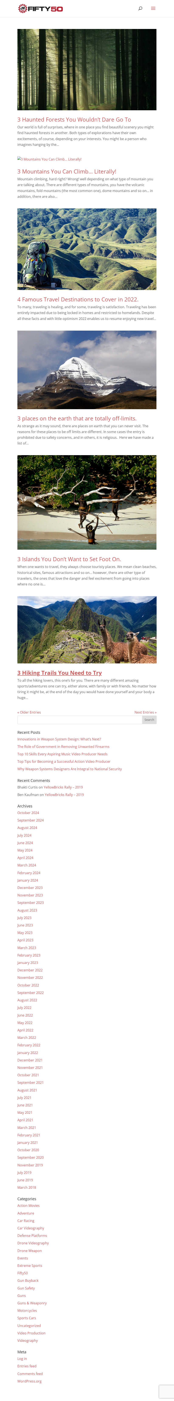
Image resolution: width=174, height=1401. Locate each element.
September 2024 (30, 820)
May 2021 (24, 1112)
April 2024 (25, 857)
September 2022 (30, 992)
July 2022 (24, 1007)
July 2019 (24, 1172)
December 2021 (30, 1060)
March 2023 (26, 947)
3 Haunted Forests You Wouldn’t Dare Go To (74, 119)
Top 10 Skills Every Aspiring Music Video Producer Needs (62, 754)
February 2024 (28, 872)
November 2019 (30, 1165)
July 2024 (24, 835)
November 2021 (30, 1067)
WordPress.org (29, 1381)
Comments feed (30, 1373)
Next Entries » (146, 712)
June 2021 (25, 1105)
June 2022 (25, 1015)
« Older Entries (29, 712)
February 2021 (28, 1135)
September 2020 (30, 1157)
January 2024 (27, 880)
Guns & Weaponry (32, 1303)
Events (22, 1258)
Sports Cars (26, 1318)
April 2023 (25, 940)
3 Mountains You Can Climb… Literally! (66, 171)
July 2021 (24, 1097)
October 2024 (28, 812)
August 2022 (27, 1000)
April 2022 (25, 1030)
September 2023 (30, 902)
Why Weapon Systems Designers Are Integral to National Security (69, 769)
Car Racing (25, 1220)
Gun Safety (26, 1288)
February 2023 (28, 955)
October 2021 (28, 1075)
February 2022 (28, 1045)
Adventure (25, 1213)
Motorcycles (27, 1310)
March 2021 (26, 1127)
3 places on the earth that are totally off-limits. (77, 418)
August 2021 (27, 1090)
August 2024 (27, 827)
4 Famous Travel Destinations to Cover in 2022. (78, 299)
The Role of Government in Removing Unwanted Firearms (63, 746)
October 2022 (28, 985)
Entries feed (26, 1366)
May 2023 (24, 932)
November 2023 (30, 895)
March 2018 (26, 1187)
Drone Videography (33, 1243)
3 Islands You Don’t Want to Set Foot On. (69, 559)
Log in (22, 1358)
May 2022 (24, 1022)
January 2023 (27, 962)
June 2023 (25, 925)
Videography (27, 1340)
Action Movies (28, 1205)
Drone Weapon (29, 1250)
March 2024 (26, 865)
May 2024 (24, 850)
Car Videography (30, 1228)
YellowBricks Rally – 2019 (63, 787)
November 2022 (30, 977)
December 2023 (30, 887)
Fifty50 (22, 1273)
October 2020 (28, 1150)
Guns (21, 1295)
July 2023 (24, 917)
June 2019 (25, 1180)
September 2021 (30, 1082)
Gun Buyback (27, 1280)
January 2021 (27, 1142)
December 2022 (30, 970)
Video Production (31, 1333)
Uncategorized (29, 1325)
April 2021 (25, 1120)
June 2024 (25, 842)
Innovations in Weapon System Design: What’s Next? (59, 739)
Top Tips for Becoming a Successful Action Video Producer (64, 761)
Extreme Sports (29, 1265)
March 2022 (26, 1037)
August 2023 (27, 910)
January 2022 (27, 1052)
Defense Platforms (32, 1235)
